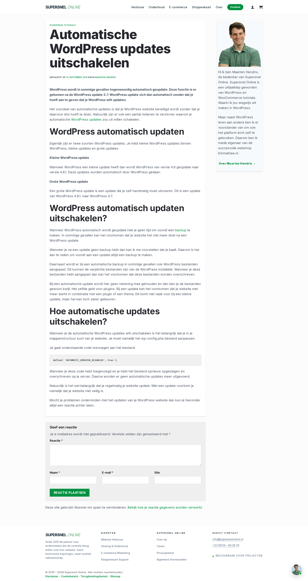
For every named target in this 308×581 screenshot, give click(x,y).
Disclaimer (51, 576)
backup (180, 230)
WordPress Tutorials (63, 25)
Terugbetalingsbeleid (94, 576)
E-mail (107, 472)
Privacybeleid (165, 552)
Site (157, 472)
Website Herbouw (112, 539)
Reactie (56, 440)
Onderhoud (157, 7)
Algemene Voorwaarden (172, 559)
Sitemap (115, 576)
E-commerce (178, 7)
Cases (161, 546)
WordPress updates (86, 119)
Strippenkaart (201, 7)
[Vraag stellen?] (296, 569)
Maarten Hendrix (105, 77)
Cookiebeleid (69, 576)
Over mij (162, 539)
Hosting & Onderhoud (114, 546)
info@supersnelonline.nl (227, 539)
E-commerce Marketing (115, 552)
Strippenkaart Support (115, 559)
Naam (55, 472)
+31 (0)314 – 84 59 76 (225, 545)
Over (219, 7)
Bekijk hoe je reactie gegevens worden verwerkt (165, 507)
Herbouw (137, 7)
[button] (252, 7)
